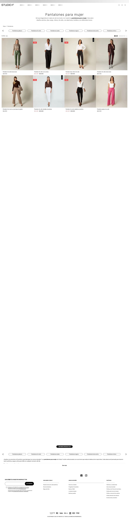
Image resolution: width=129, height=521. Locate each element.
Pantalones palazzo (17, 30)
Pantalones (10, 26)
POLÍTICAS (109, 480)
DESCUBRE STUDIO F (48, 480)
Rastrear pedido (72, 493)
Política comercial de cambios (113, 493)
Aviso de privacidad (111, 486)
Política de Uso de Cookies (113, 491)
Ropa (4, 26)
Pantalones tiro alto (36, 30)
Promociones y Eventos (112, 497)
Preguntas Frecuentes (73, 486)
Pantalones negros (74, 30)
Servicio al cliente (72, 484)
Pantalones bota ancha (93, 30)
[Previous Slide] (3, 31)
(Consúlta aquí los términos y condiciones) (20, 491)
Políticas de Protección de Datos (114, 489)
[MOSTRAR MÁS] (64, 446)
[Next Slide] (126, 31)
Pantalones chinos (111, 30)
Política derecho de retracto (113, 495)
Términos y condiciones (112, 484)
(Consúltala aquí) (23, 488)
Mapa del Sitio (46, 489)
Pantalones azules (55, 30)
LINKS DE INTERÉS (73, 480)
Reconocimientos (47, 486)
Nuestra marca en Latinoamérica (50, 484)
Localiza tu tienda (72, 491)
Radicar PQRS (72, 489)
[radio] (115, 36)
